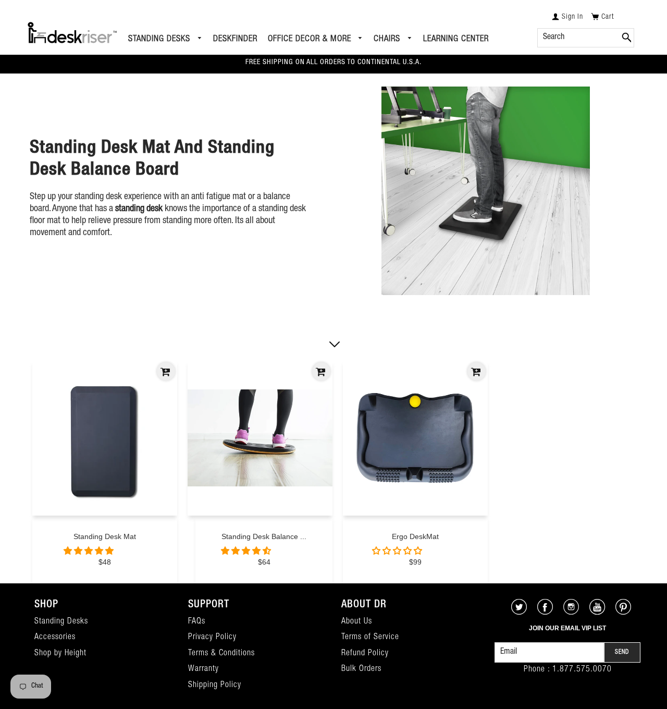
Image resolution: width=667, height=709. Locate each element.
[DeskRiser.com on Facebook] (545, 612)
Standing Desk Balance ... (263, 536)
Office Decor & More (311, 39)
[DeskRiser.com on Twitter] (519, 612)
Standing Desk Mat (104, 536)
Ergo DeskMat (415, 536)
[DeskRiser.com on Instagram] (571, 612)
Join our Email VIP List (567, 628)
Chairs (388, 39)
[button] (90, 552)
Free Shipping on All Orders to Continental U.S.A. (333, 62)
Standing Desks (160, 39)
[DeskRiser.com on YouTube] (597, 612)
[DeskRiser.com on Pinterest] (623, 612)
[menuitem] (165, 40)
